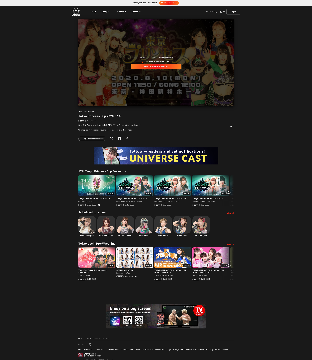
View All (230, 213)
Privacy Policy (113, 350)
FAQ (79, 350)
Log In (233, 11)
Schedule (121, 11)
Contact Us (88, 350)
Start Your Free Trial (169, 3)
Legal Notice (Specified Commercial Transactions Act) (187, 350)
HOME (94, 11)
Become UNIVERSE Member (156, 66)
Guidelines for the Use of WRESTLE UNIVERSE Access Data (143, 350)
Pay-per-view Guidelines (219, 350)
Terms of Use (100, 350)
